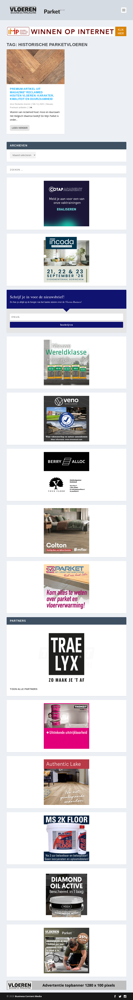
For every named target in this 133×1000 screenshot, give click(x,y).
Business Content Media (28, 996)
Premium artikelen (18, 107)
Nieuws (49, 104)
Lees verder (20, 128)
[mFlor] (66, 657)
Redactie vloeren (22, 104)
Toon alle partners (23, 689)
